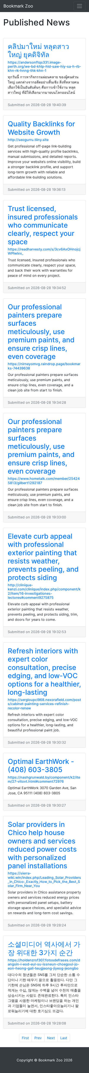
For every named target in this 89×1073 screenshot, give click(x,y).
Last (63, 1038)
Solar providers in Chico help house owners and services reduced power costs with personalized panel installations (42, 845)
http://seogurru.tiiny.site (28, 140)
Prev (38, 1038)
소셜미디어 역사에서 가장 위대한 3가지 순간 (44, 948)
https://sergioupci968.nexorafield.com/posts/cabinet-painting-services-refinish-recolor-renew (44, 704)
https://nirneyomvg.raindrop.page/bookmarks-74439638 (44, 366)
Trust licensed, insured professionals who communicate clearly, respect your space (43, 225)
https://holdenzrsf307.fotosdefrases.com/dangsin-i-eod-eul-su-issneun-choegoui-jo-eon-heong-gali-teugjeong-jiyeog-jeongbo (44, 964)
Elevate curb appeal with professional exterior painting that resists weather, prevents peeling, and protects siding (43, 557)
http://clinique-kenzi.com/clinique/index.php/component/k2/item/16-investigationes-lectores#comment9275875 (44, 591)
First (25, 1038)
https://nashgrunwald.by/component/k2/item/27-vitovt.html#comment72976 (44, 779)
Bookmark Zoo (18, 6)
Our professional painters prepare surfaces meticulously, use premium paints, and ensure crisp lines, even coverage (41, 332)
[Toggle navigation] (79, 6)
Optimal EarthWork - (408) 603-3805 (41, 765)
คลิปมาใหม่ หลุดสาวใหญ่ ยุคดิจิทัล (38, 50)
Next (51, 1038)
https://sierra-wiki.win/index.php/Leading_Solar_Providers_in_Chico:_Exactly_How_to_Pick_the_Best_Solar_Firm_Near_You (44, 879)
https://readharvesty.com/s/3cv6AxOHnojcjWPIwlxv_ (44, 251)
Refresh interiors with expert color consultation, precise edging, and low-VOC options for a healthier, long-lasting (44, 671)
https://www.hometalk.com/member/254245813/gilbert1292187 (44, 480)
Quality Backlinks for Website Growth (41, 128)
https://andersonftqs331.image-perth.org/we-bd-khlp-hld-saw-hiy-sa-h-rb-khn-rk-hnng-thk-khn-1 (44, 66)
